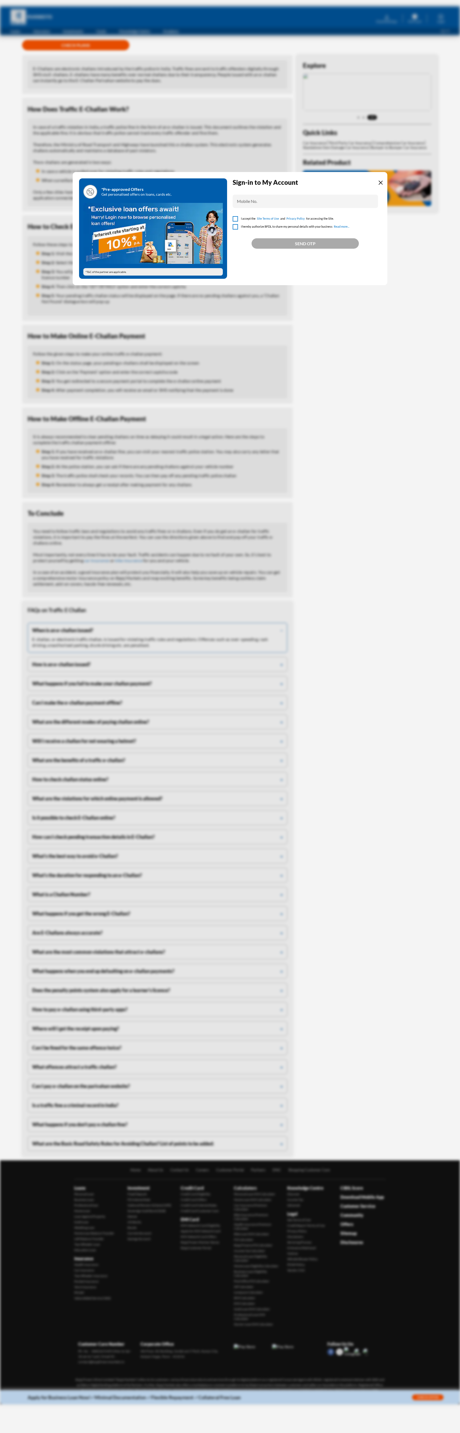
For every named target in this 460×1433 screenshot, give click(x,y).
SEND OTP (305, 243)
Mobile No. (247, 201)
